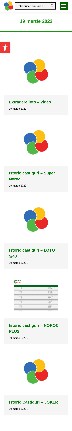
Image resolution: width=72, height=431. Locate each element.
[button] (5, 47)
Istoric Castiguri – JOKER (33, 402)
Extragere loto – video (30, 102)
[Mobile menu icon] (64, 6)
